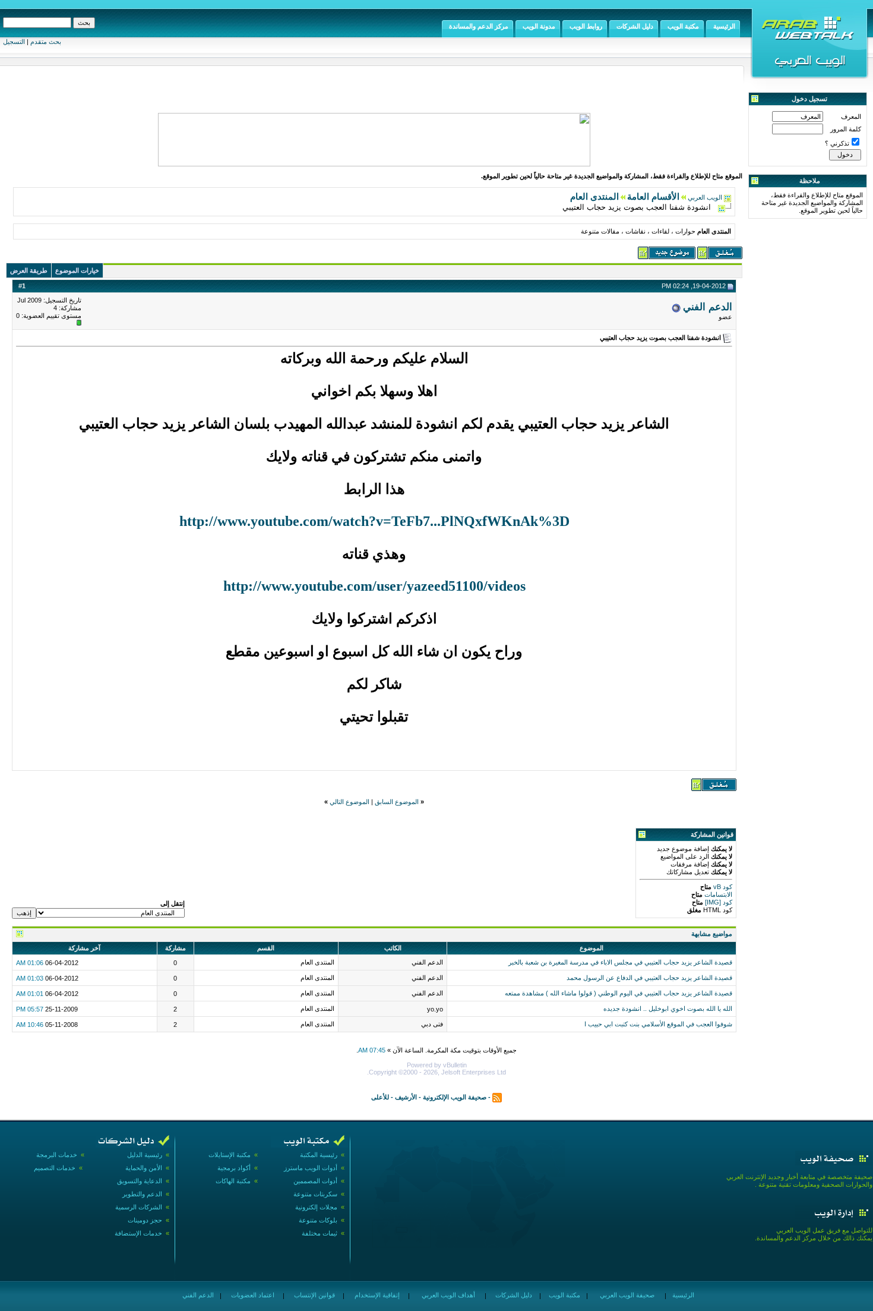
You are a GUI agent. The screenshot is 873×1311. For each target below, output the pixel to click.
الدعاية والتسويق (139, 1180)
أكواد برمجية (234, 1167)
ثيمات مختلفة (319, 1233)
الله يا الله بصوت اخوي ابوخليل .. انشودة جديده (667, 1008)
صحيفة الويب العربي (626, 1295)
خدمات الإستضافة (138, 1233)
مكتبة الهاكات (233, 1180)
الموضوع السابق (397, 801)
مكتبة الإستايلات (229, 1154)
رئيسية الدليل (144, 1154)
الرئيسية (682, 1295)
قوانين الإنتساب (313, 1295)
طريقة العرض (29, 270)
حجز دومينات (145, 1220)
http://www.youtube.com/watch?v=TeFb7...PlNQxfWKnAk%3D (374, 521)
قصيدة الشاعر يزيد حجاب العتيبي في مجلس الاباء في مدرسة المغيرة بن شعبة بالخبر (620, 962)
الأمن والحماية (143, 1167)
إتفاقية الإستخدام (376, 1295)
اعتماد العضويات (251, 1295)
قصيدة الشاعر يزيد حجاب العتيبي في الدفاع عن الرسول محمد (649, 977)
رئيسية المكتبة (318, 1154)
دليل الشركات (513, 1295)
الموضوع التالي (349, 801)
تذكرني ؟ (837, 143)
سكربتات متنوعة (315, 1193)
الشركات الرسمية (138, 1207)
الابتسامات (717, 894)
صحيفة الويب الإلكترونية (454, 1097)
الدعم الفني (707, 307)
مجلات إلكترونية (316, 1207)
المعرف (851, 116)
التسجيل (14, 41)
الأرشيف (406, 1097)
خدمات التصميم (54, 1167)
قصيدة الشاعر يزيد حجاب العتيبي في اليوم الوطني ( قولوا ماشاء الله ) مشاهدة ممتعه (618, 993)
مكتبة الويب (563, 1295)
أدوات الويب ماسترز (310, 1167)
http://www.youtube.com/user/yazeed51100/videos (374, 586)
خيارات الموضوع (77, 270)
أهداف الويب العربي (447, 1295)
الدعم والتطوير (142, 1193)
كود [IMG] (718, 902)
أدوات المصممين (315, 1180)
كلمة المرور (845, 129)
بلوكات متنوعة (318, 1220)
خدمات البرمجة (56, 1154)
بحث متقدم (45, 41)
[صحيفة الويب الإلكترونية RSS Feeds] (497, 1097)
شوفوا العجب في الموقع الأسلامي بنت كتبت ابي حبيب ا (658, 1024)
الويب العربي (705, 197)
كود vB (721, 886)
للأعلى (380, 1097)
